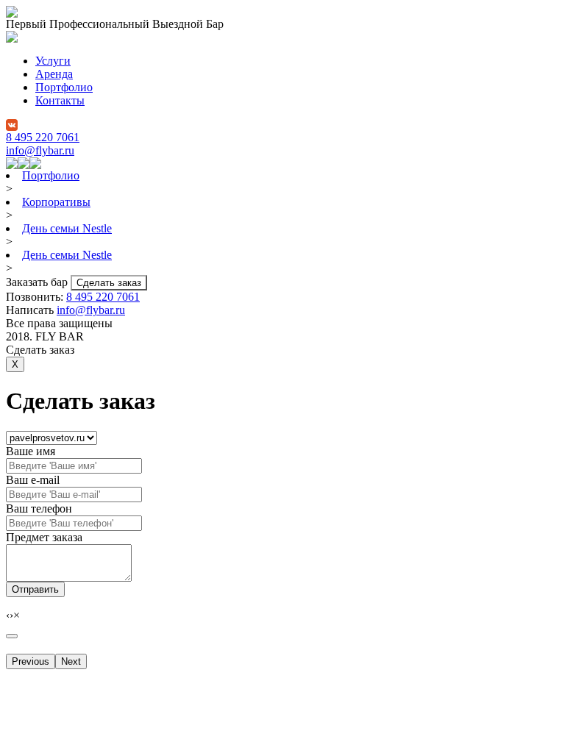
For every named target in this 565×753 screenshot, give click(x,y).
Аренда (54, 74)
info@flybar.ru (40, 150)
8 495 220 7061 (42, 137)
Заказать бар (38, 282)
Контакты (60, 100)
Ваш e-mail (33, 480)
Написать (31, 310)
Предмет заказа (44, 537)
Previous (30, 661)
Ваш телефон (39, 508)
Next (71, 661)
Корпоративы (56, 202)
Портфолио (64, 87)
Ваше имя (30, 451)
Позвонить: (36, 296)
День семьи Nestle (67, 228)
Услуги (53, 60)
